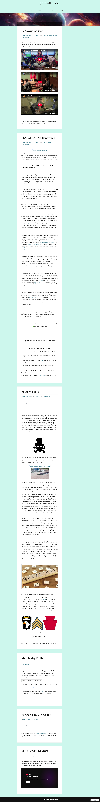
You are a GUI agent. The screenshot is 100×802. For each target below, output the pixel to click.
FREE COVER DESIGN (34, 751)
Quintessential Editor (26, 367)
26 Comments (26, 398)
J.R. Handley (37, 35)
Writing (50, 35)
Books (47, 10)
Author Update (30, 391)
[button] (26, 623)
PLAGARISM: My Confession (38, 138)
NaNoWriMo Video (32, 31)
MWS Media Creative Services (31, 548)
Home (32, 10)
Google (37, 284)
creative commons (30, 223)
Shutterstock (32, 297)
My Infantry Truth (32, 658)
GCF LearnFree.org (28, 248)
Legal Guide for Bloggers (33, 244)
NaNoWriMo (45, 35)
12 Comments (48, 721)
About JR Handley (39, 10)
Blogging (44, 142)
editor (44, 599)
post (45, 216)
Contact (67, 10)
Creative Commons (39, 282)
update (44, 396)
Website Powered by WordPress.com (50, 799)
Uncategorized (45, 662)
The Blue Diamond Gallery (32, 372)
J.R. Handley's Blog (50, 3)
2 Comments (26, 37)
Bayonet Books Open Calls (57, 10)
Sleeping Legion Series (29, 721)
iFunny (42, 360)
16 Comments (26, 144)
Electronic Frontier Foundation (47, 242)
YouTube (55, 35)
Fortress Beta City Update (36, 714)
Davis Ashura (42, 375)
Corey (44, 241)
